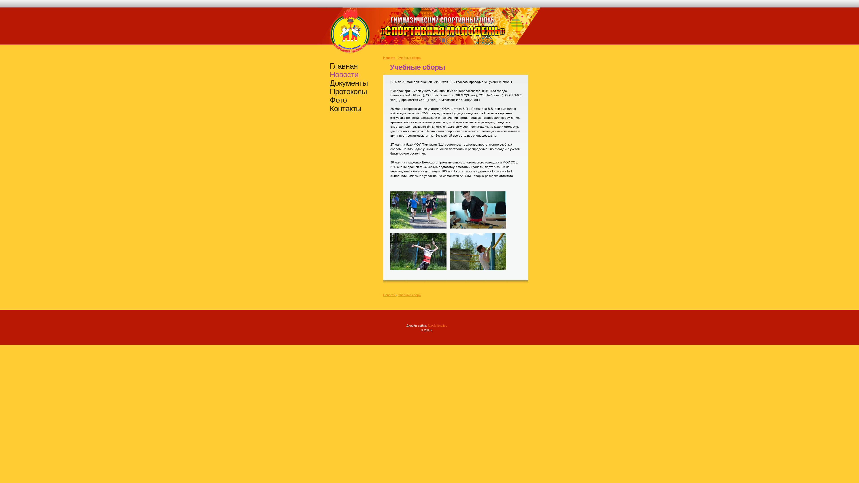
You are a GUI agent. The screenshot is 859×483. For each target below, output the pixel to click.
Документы (349, 82)
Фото (338, 99)
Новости (344, 74)
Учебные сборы (409, 57)
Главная (344, 65)
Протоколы (348, 91)
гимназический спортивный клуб (442, 25)
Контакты (345, 108)
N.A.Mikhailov (437, 325)
